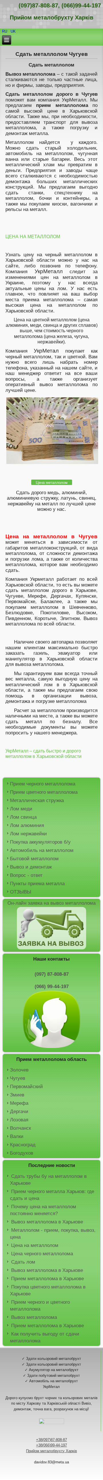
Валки (16, 1136)
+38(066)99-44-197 (51, 1445)
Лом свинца (23, 817)
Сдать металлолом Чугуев (51, 54)
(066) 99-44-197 (52, 986)
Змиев (17, 1095)
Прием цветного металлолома (44, 792)
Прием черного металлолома (42, 784)
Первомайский (26, 1086)
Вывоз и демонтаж (31, 867)
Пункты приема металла (37, 883)
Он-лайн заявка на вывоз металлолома (51, 903)
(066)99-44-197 (81, 5)
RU (5, 31)
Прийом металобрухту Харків (51, 1451)
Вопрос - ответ (26, 875)
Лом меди (21, 809)
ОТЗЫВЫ (20, 892)
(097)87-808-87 (38, 5)
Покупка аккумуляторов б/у (40, 842)
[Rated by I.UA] (51, 1423)
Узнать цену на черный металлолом (48, 254)
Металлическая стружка (37, 800)
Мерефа (19, 1103)
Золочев (19, 1070)
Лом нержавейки (28, 833)
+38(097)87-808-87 (51, 1440)
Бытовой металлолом (34, 858)
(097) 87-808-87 (52, 974)
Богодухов (21, 1153)
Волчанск (20, 1128)
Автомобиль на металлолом (42, 850)
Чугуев (17, 1078)
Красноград (22, 1144)
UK (13, 31)
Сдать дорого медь (37, 492)
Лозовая (19, 1120)
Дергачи (19, 1111)
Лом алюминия (27, 825)
